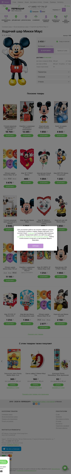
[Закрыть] (8, 458)
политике (31, 233)
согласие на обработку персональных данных (33, 236)
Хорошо (35, 246)
